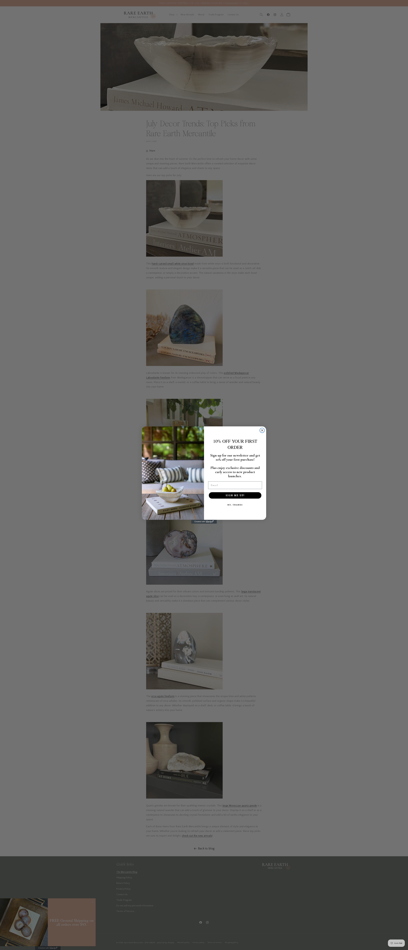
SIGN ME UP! (235, 495)
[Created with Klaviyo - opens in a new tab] (204, 522)
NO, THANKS (235, 505)
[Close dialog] (262, 430)
